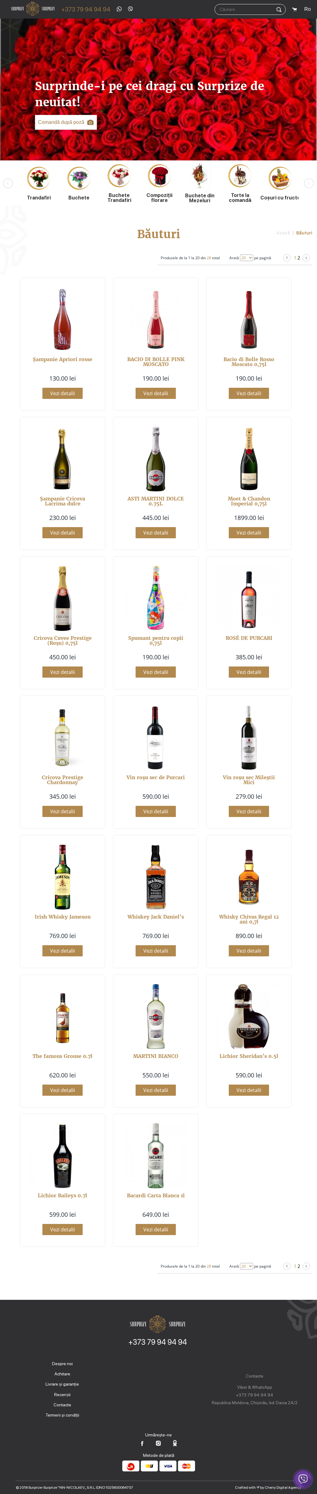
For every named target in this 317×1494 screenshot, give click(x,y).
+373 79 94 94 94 (86, 9)
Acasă (283, 232)
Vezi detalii (62, 393)
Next (309, 183)
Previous (8, 183)
